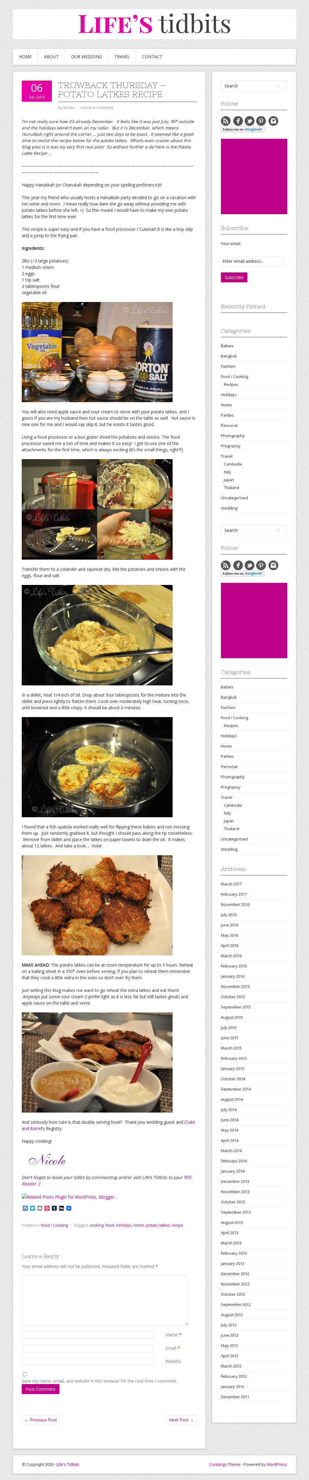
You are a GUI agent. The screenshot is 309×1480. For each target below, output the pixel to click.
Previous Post (40, 1420)
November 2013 (235, 1191)
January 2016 (232, 976)
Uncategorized (234, 497)
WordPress (276, 1464)
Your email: (231, 243)
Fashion (228, 366)
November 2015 (235, 986)
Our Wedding (86, 56)
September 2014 (236, 1089)
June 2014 (229, 1120)
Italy (227, 472)
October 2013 (233, 1202)
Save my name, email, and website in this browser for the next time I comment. (99, 1381)
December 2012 (235, 1273)
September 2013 (236, 1212)
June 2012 (229, 1335)
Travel (122, 56)
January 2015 (232, 1068)
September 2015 (236, 1007)
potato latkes (158, 1225)
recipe (177, 1225)
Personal (229, 425)
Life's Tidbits (67, 1464)
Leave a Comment (97, 107)
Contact (152, 56)
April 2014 (229, 1140)
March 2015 (231, 1048)
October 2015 (233, 996)
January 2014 (232, 1171)
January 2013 (232, 1263)
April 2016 (229, 945)
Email (170, 1348)
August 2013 (232, 1222)
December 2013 (235, 1181)
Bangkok (229, 356)
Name (171, 1335)
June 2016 (229, 925)
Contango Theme (225, 1464)
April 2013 (229, 1232)
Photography (233, 435)
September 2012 (236, 1304)
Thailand (231, 487)
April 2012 (229, 1355)
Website (173, 1361)
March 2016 (231, 955)
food (109, 1225)
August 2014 (232, 1099)
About (51, 56)
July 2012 (229, 1325)
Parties (227, 415)
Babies (227, 345)
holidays (124, 1225)
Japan (229, 479)
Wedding (229, 508)
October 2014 (233, 1078)
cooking (96, 1225)
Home (25, 56)
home (138, 1225)
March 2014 (231, 1150)
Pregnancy (231, 446)
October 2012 (233, 1294)
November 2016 (235, 904)
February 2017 (234, 894)
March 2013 (231, 1243)
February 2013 (234, 1253)
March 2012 (231, 1366)
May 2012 (229, 1345)
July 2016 (229, 914)
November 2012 (235, 1284)
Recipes (231, 384)
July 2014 (229, 1109)
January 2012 (232, 1386)
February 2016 (234, 966)
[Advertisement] (265, 176)
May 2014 (229, 1130)
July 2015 (229, 1027)
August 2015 (232, 1017)
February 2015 (234, 1058)
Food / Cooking (54, 1225)
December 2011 (235, 1396)
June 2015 (229, 1037)
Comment (166, 1278)
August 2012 (232, 1314)
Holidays (229, 394)
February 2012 (234, 1376)
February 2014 (234, 1161)
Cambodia (233, 464)
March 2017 (231, 884)
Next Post (181, 1420)
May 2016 (229, 935)
